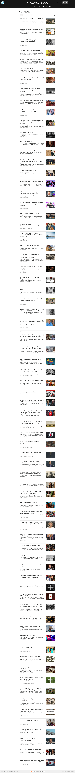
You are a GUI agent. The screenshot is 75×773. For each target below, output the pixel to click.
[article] (37, 22)
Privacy (9, 771)
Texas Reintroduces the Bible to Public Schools (30, 657)
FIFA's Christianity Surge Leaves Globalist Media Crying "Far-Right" (31, 678)
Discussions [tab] (28, 15)
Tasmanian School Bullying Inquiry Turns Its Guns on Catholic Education (31, 40)
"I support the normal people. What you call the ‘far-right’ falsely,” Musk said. (31, 404)
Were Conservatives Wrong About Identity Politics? (31, 181)
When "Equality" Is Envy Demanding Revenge (30, 626)
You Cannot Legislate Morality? (28, 502)
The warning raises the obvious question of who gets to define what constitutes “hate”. (31, 281)
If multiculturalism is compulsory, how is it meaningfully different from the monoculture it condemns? (31, 174)
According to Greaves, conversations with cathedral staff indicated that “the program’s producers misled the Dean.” (31, 113)
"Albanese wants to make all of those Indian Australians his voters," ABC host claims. (31, 515)
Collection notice (16, 771)
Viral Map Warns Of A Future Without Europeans (30, 545)
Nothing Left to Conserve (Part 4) (26, 732)
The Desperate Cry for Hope (27, 482)
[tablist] (26, 15)
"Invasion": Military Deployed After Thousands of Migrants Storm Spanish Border (30, 348)
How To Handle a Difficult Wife (28, 150)
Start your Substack (35, 771)
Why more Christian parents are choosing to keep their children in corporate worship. (31, 649)
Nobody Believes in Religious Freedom (30, 452)
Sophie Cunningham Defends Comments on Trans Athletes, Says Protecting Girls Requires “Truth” (32, 412)
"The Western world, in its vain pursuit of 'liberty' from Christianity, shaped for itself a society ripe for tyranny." (31, 610)
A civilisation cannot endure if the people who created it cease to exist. (31, 476)
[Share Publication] (60, 2)
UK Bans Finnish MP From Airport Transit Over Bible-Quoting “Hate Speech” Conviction (31, 524)
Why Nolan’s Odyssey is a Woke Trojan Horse (30, 359)
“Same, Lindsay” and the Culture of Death (31, 100)
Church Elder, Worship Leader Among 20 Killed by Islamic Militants (31, 299)
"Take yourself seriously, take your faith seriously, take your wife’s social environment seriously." (32, 153)
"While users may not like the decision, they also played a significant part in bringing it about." (31, 638)
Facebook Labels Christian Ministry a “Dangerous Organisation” (30, 278)
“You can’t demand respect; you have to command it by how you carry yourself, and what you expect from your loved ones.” (32, 52)
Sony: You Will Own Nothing (28, 635)
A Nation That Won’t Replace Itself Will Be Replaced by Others (31, 710)
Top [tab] (24, 15)
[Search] (58, 2)
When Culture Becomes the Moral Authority (32, 760)
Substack (63, 771)
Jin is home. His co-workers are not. (27, 578)
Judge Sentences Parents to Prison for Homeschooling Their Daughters (30, 689)
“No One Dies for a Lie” (26, 141)
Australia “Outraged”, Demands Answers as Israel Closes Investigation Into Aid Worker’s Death (31, 122)
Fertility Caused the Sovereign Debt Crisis (31, 59)
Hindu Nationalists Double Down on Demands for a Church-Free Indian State (31, 160)
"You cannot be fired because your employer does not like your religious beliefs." (31, 238)
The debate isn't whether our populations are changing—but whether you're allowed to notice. (32, 270)
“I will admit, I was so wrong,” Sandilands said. (29, 207)
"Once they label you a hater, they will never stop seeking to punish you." (32, 527)
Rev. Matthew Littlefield (34, 54)
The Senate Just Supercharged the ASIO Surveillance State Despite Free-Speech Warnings (31, 90)
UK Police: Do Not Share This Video (29, 617)
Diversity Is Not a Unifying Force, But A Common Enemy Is (31, 699)
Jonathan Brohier (26, 486)
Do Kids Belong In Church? (27, 647)
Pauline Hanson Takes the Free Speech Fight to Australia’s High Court (32, 78)
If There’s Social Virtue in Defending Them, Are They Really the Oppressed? (32, 370)
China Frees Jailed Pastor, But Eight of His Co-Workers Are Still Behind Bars (31, 576)
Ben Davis (31, 375)
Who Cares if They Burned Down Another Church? (31, 381)
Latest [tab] (21, 15)
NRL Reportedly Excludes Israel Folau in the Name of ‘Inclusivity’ (32, 739)
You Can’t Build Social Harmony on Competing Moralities (29, 214)
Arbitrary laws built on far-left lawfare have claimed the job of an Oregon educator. (32, 340)
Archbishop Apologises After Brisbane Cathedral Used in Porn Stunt (30, 110)
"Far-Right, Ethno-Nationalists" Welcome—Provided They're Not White (31, 535)
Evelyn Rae (33, 427)
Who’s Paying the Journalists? (28, 132)
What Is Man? (23, 556)
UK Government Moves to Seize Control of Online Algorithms (31, 594)
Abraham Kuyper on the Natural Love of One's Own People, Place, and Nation (31, 472)
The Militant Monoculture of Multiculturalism (28, 171)
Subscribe (65, 2)
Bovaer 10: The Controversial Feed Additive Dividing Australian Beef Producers (32, 422)
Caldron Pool (25, 24)
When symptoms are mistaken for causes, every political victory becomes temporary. (31, 671)
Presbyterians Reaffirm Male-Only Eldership (29, 442)
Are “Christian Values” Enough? (28, 585)
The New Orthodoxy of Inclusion (29, 720)
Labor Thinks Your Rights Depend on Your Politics (31, 29)
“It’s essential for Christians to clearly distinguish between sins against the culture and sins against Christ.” (31, 762)
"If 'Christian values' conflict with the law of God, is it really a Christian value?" (32, 587)
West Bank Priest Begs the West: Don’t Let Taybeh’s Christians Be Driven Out (31, 19)
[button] (24, 6)
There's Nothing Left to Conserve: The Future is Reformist (30, 730)
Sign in (71, 2)
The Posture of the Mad (26, 68)
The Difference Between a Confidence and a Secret (32, 288)
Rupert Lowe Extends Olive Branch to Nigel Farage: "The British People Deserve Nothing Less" (32, 321)
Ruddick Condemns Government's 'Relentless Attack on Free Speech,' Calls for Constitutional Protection (32, 256)
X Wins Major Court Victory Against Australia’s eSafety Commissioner (30, 192)
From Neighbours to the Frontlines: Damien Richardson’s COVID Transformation (32, 310)
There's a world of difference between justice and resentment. (32, 629)
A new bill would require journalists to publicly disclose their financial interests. (32, 135)
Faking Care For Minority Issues (29, 391)
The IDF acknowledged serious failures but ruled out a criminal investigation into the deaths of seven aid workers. (32, 125)
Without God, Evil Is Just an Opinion (30, 245)
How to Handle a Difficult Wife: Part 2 (30, 50)
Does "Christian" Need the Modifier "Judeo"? (32, 432)
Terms (12, 771)
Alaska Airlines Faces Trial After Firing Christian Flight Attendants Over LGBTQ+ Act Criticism (31, 235)
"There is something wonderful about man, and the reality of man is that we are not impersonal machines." (32, 558)
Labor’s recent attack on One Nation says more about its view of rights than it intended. (32, 33)
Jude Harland (24, 589)
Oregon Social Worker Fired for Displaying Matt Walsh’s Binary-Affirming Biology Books (32, 336)
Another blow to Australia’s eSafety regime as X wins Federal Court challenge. (32, 195)
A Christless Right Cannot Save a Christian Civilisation (32, 667)
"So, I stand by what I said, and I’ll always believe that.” (31, 415)
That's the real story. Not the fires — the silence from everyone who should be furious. (30, 384)
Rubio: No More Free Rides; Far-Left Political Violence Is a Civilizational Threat (32, 462)
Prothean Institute (33, 63)
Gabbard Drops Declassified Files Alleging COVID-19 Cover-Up (31, 750)
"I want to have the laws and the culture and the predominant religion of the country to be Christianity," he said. (32, 568)
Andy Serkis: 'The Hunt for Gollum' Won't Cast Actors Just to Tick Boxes (31, 492)
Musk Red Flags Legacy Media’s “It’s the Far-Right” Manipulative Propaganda (32, 400)
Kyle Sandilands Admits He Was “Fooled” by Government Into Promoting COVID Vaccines (32, 204)
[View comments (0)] (28, 25)
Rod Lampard (32, 24)
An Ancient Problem (25, 224)
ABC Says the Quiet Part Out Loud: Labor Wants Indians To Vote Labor (31, 512)
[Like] (20, 25)
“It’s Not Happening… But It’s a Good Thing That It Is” (31, 267)
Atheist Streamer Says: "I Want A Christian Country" (31, 565)
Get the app (42, 771)
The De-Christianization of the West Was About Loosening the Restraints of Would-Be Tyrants (32, 606)
